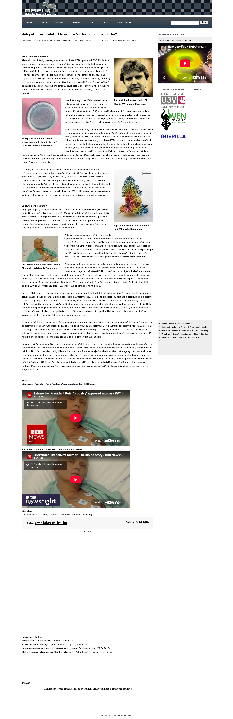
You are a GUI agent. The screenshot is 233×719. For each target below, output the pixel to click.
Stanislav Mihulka (51, 523)
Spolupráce (60, 22)
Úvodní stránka (167, 323)
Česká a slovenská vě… (170, 327)
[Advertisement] (153, 8)
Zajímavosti (166, 341)
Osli (196, 330)
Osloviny (204, 330)
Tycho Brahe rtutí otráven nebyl (35, 644)
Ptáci (196, 334)
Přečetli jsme (186, 334)
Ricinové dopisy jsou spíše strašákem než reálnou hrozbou (45, 648)
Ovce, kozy (165, 334)
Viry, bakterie (193, 337)
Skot (174, 337)
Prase (175, 334)
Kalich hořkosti (28, 641)
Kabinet (175, 330)
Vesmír (182, 337)
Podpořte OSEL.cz (123, 22)
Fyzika (204, 327)
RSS (105, 22)
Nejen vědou (186, 330)
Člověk (186, 327)
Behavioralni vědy (184, 323)
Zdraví (177, 341)
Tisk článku (87, 531)
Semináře (165, 337)
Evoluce (195, 327)
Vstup (92, 22)
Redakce (29, 22)
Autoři (44, 22)
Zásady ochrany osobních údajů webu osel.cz (116, 715)
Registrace (77, 22)
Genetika (165, 330)
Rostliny (204, 334)
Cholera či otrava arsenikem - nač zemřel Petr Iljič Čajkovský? (47, 652)
